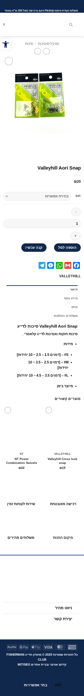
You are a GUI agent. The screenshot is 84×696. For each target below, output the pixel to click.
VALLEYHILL (70, 276)
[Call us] (30, 628)
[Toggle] (76, 608)
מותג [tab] (74, 307)
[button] (78, 24)
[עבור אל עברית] (47, 4)
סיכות (29, 44)
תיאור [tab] (74, 289)
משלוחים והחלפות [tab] (66, 315)
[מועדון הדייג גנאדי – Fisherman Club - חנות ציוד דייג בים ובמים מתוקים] (42, 24)
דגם (78, 195)
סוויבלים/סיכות (48, 44)
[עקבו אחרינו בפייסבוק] (54, 628)
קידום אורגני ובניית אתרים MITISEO (42, 664)
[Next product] (46, 51)
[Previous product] (37, 51)
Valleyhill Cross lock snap (62, 461)
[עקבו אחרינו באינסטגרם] (46, 628)
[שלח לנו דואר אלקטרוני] (38, 628)
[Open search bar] (71, 25)
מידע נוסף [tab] (71, 298)
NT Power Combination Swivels (21, 461)
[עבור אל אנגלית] (39, 4)
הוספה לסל (67, 247)
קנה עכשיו (33, 247)
